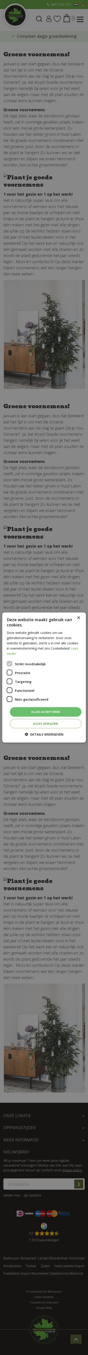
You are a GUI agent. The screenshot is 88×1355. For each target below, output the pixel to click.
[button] (44, 734)
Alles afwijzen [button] (45, 723)
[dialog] (44, 678)
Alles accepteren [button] (45, 712)
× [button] (78, 618)
